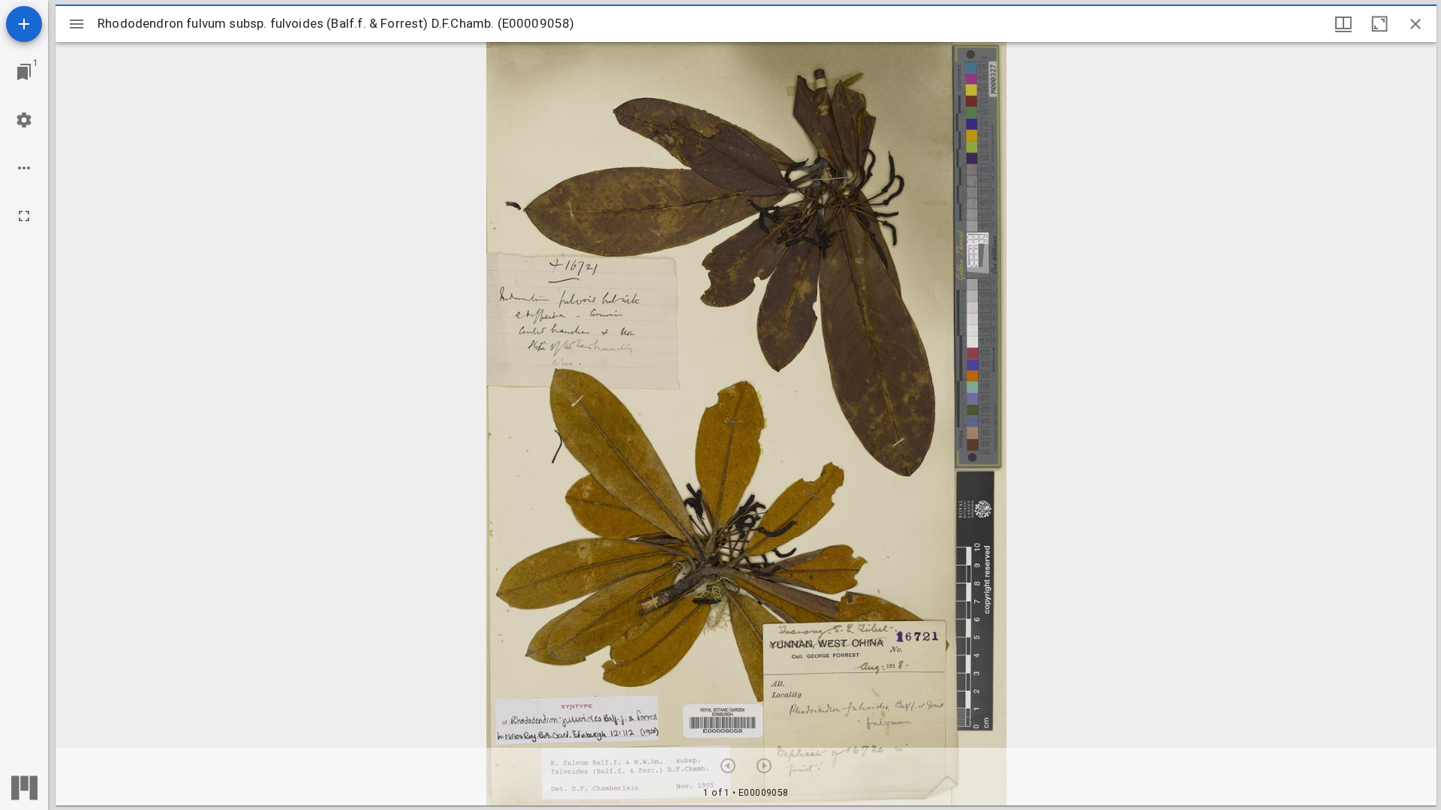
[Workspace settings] (24, 120)
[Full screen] (24, 216)
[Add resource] (24, 24)
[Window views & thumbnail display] (1343, 24)
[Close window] (1415, 24)
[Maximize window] (1379, 24)
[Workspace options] (24, 168)
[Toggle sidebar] (77, 24)
